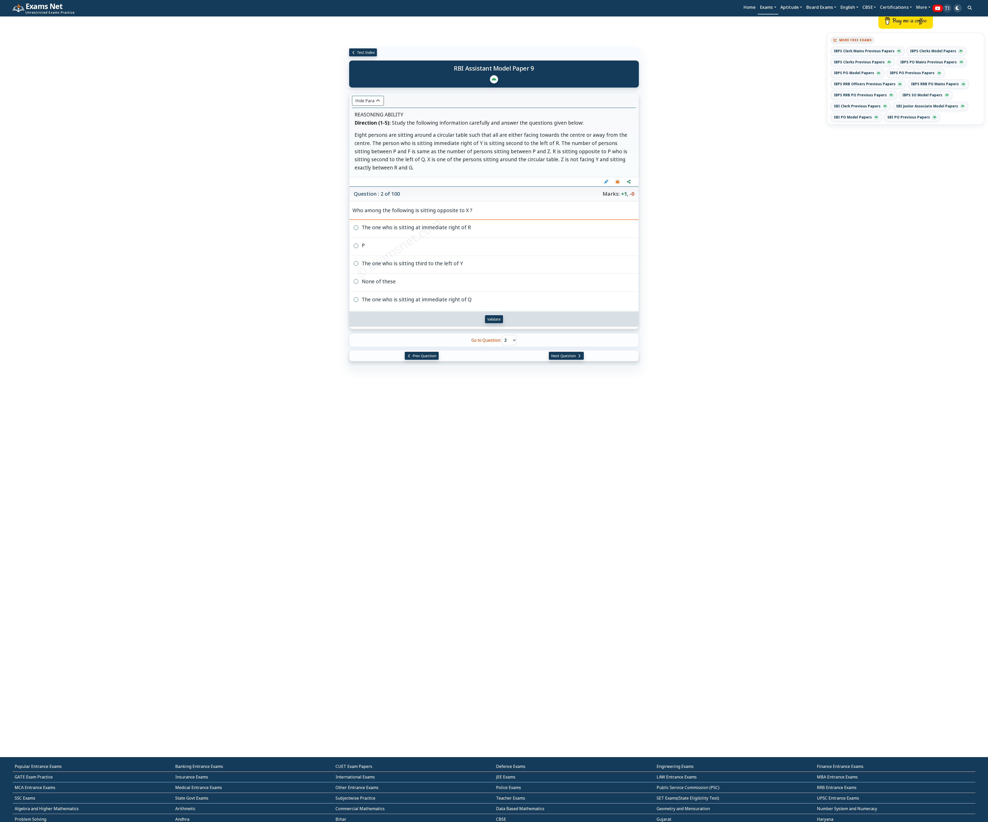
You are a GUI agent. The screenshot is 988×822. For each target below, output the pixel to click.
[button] (947, 8)
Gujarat (664, 819)
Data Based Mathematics (520, 808)
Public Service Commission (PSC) (688, 787)
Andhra (182, 819)
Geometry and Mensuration (683, 808)
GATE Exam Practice (34, 777)
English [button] (847, 7)
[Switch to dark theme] (957, 8)
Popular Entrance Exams (38, 766)
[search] (970, 8)
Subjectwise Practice (355, 798)
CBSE (501, 819)
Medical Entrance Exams (198, 787)
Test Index (365, 52)
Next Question (564, 355)
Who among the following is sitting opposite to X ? (412, 210)
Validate (494, 319)
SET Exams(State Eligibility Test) (688, 798)
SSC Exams (25, 798)
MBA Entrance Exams (837, 777)
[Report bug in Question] (617, 181)
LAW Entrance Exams (677, 777)
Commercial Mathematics (360, 808)
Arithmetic (185, 808)
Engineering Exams (675, 766)
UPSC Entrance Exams (838, 798)
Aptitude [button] (789, 7)
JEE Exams (505, 777)
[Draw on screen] (606, 181)
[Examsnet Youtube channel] (937, 8)
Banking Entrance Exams (199, 766)
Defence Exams (510, 766)
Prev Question (423, 355)
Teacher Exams (510, 798)
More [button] (921, 7)
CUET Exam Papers (354, 766)
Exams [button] (766, 7)
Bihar (341, 819)
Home (749, 7)
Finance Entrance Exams (840, 766)
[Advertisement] (82, 94)
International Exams (355, 777)
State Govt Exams (191, 798)
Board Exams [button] (819, 7)
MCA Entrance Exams (35, 787)
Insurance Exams (191, 777)
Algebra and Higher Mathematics (47, 808)
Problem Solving (30, 819)
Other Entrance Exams (357, 787)
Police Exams (508, 787)
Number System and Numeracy (847, 808)
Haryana (825, 819)
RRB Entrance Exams (837, 787)
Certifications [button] (894, 7)
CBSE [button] (867, 7)
